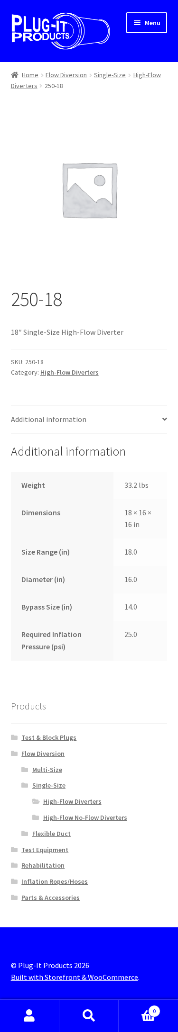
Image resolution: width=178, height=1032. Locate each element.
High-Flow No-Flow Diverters (85, 817)
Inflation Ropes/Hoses (54, 881)
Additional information (48, 419)
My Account (29, 1016)
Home (30, 75)
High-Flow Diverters (69, 372)
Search (89, 1016)
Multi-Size (47, 769)
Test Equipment (44, 849)
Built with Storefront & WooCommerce (74, 977)
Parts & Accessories (50, 897)
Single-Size (110, 75)
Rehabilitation (43, 865)
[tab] (89, 420)
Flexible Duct (51, 833)
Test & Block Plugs (48, 737)
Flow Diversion (66, 75)
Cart (137, 1007)
